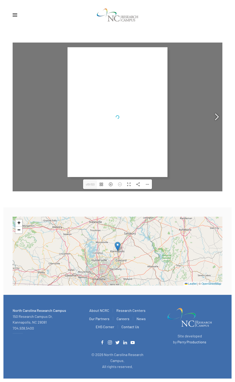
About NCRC (99, 310)
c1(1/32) (90, 184)
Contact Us (130, 327)
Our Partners (99, 318)
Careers (123, 318)
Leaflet (192, 283)
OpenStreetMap (211, 283)
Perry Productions (191, 342)
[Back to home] (117, 14)
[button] (15, 14)
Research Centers (130, 310)
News (141, 318)
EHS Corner (105, 327)
